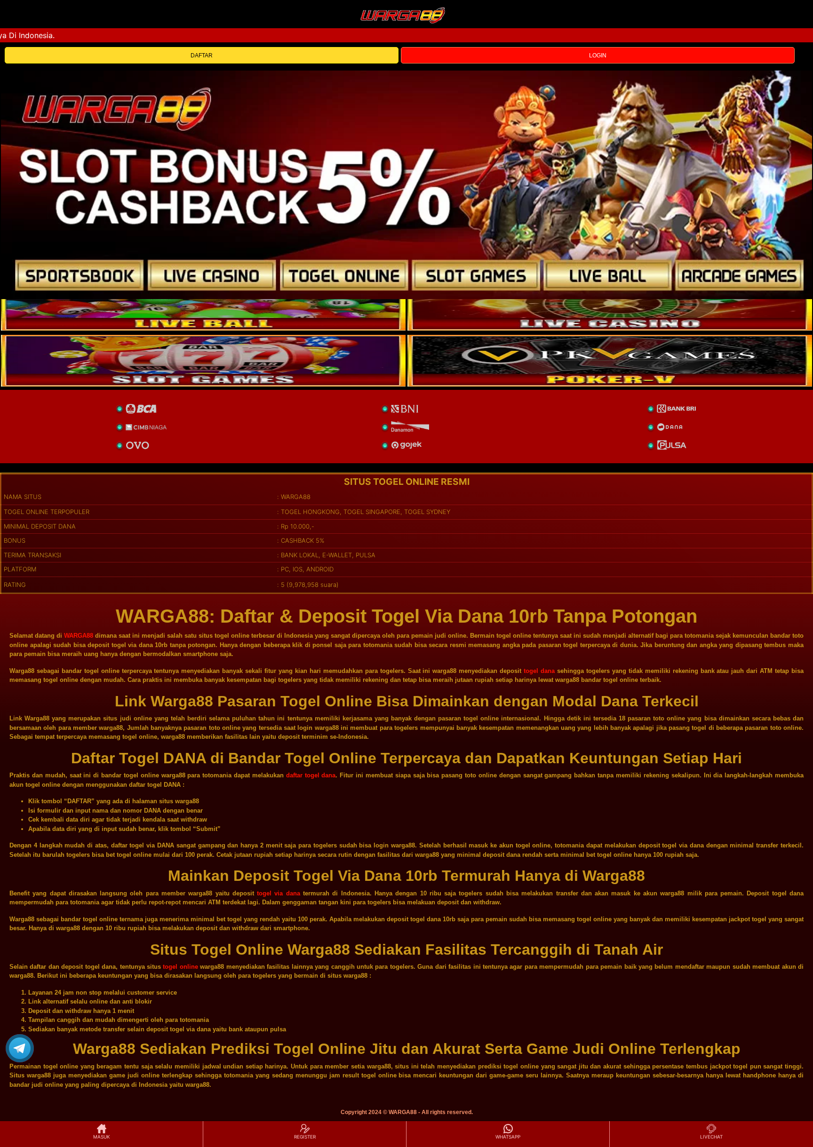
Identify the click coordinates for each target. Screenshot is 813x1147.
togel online (180, 966)
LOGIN (597, 55)
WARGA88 (78, 635)
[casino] (609, 305)
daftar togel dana (311, 775)
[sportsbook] (203, 305)
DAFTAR (202, 55)
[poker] (203, 361)
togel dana (539, 670)
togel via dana (278, 893)
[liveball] (609, 361)
